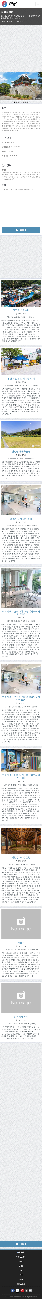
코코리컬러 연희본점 (21, 518)
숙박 (21, 1275)
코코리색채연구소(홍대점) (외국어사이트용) (21, 613)
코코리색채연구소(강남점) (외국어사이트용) (21, 776)
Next (39, 86)
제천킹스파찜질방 (21, 857)
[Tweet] (17, 1290)
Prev (3, 86)
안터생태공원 (21, 1016)
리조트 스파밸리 (21, 310)
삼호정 (21, 942)
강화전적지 (19, 21)
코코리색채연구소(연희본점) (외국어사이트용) (21, 698)
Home (3, 21)
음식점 (21, 1266)
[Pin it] (22, 1290)
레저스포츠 (21, 1284)
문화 (21, 1279)
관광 (10, 21)
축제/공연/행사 (21, 1257)
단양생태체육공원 (21, 451)
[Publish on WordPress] (26, 1290)
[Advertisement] (21, 48)
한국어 (21, 1252)
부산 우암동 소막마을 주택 (21, 378)
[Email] (30, 1290)
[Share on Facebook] (13, 1290)
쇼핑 (21, 1270)
